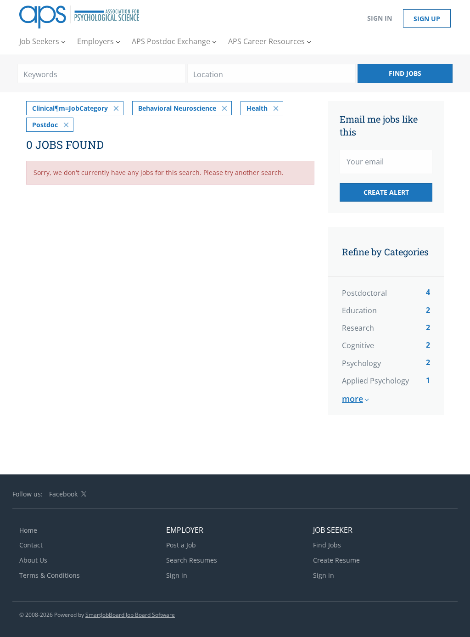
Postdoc (45, 124)
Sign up (427, 18)
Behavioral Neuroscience (177, 108)
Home (28, 530)
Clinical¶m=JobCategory (70, 108)
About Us (33, 560)
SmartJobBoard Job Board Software (130, 615)
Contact (31, 545)
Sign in (379, 18)
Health (257, 108)
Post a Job (181, 545)
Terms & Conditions (49, 575)
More (352, 398)
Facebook (63, 494)
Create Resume (336, 560)
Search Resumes (191, 560)
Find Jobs (405, 73)
